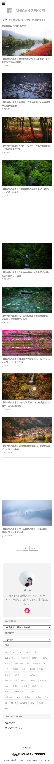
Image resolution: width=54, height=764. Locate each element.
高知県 (41, 703)
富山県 (7, 675)
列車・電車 (18, 664)
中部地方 (24, 658)
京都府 (34, 658)
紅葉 (7, 692)
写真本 (7, 664)
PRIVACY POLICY (13, 728)
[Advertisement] (27, 221)
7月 (20, 652)
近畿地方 (23, 703)
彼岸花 (32, 675)
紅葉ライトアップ (19, 692)
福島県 (33, 686)
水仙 (7, 686)
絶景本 (38, 697)
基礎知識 (36, 664)
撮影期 (23, 680)
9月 (27, 652)
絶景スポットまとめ (12, 697)
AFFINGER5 (45, 760)
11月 (34, 652)
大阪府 (15, 669)
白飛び (24, 686)
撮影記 (33, 680)
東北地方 (43, 680)
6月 (13, 652)
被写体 (13, 703)
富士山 (41, 669)
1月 (6, 652)
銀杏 (33, 703)
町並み (15, 686)
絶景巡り (28, 697)
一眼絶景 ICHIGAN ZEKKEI (27, 754)
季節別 (32, 669)
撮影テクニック (11, 680)
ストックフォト (11, 658)
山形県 (17, 675)
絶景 (32, 692)
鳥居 (7, 708)
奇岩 (23, 669)
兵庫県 (44, 658)
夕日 (7, 669)
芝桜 (46, 697)
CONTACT (10, 723)
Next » (33, 548)
